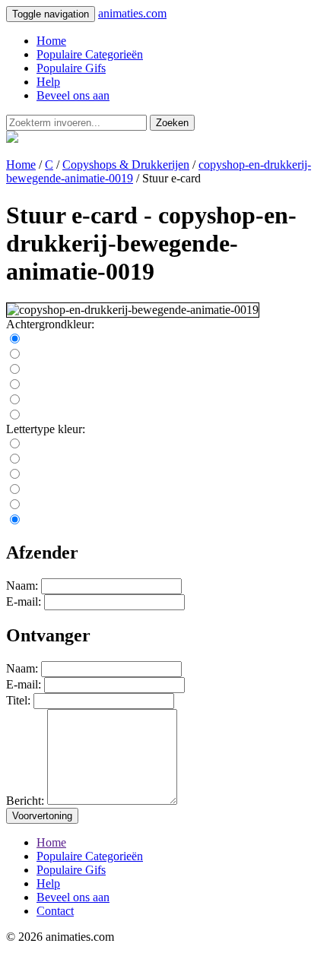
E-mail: (23, 601)
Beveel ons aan (73, 95)
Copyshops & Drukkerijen (125, 164)
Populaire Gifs (71, 68)
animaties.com (132, 13)
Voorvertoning (42, 815)
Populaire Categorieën (90, 54)
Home (51, 40)
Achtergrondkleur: (50, 324)
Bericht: (25, 800)
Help (48, 81)
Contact (55, 910)
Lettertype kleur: (45, 429)
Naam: (22, 585)
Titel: (18, 700)
